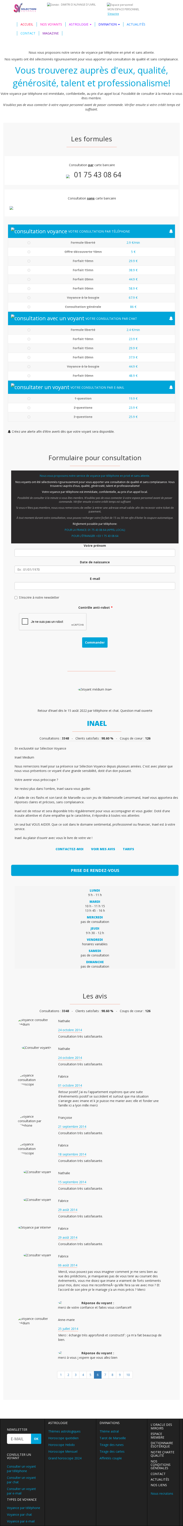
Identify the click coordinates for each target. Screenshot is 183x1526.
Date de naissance (95, 562)
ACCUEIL (27, 24)
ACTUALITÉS (136, 24)
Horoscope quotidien (63, 1438)
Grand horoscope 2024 (64, 1458)
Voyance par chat (19, 1514)
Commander (95, 642)
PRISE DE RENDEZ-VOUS (95, 870)
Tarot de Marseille (113, 1438)
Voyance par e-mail (21, 1521)
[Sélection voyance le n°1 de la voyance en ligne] (25, 7)
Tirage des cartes (112, 1451)
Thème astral (109, 1431)
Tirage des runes (112, 1445)
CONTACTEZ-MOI (69, 849)
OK (36, 1439)
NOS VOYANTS (51, 24)
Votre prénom (95, 545)
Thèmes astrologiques (64, 1431)
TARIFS (128, 849)
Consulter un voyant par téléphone (21, 1468)
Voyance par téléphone (23, 1508)
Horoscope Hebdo (61, 1445)
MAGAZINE (50, 33)
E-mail (95, 578)
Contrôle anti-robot (94, 607)
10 (128, 1375)
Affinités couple (111, 1458)
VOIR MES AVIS (103, 849)
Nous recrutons (162, 1493)
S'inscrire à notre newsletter (39, 597)
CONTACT (28, 33)
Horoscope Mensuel (62, 1451)
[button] (80, 24)
